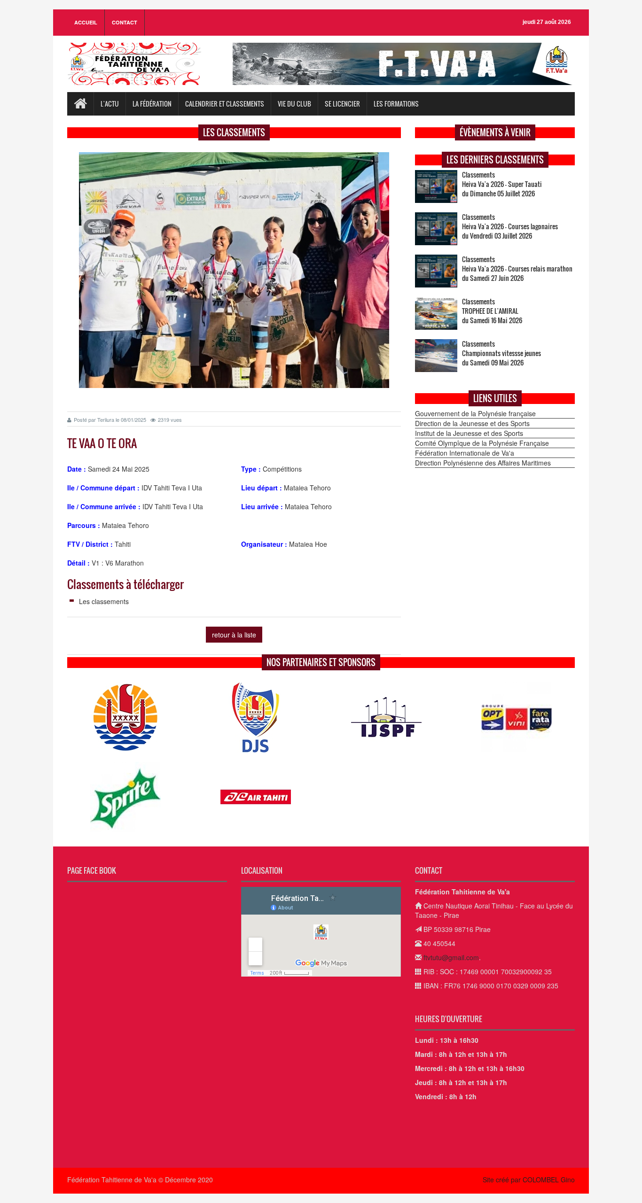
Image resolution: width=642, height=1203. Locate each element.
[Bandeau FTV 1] (404, 64)
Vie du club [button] (294, 104)
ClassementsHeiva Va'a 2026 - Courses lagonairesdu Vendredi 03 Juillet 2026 (510, 226)
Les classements (104, 601)
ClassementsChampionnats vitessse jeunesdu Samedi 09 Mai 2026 (501, 353)
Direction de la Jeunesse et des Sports (472, 423)
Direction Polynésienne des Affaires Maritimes (483, 462)
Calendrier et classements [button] (224, 104)
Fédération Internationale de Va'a (464, 453)
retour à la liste (234, 634)
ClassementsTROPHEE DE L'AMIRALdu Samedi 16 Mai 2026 (492, 311)
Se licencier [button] (342, 104)
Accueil (85, 22)
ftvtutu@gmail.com (451, 957)
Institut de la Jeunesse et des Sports (469, 433)
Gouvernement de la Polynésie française (475, 413)
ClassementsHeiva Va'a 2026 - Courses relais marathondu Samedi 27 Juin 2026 (517, 269)
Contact (124, 22)
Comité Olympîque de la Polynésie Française (482, 443)
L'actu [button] (110, 104)
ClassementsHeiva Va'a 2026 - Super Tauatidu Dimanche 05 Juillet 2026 (502, 184)
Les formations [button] (396, 104)
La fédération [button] (152, 104)
